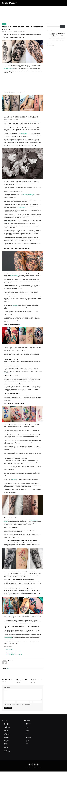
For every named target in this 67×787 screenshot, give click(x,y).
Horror (27, 726)
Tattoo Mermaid (9, 649)
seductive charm (8, 637)
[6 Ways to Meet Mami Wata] (8, 674)
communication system (14, 275)
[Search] (64, 3)
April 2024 (6, 730)
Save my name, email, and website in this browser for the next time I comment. (18, 704)
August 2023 (6, 740)
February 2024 (6, 733)
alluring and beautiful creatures (34, 121)
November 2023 (6, 736)
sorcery (27, 734)
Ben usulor (6, 31)
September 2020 (7, 751)
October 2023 (6, 737)
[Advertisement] (33, 15)
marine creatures (14, 479)
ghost (27, 724)
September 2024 (7, 727)
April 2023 (6, 746)
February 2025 (6, 724)
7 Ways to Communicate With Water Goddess (22, 680)
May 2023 (5, 744)
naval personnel (22, 207)
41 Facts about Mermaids (11, 652)
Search (62, 26)
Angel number (28, 723)
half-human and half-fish (9, 68)
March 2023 (6, 747)
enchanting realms (13, 140)
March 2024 (6, 731)
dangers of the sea (13, 594)
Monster (27, 730)
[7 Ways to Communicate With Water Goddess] (22, 674)
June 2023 (6, 743)
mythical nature (31, 182)
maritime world (8, 221)
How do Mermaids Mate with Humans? (13, 651)
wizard (27, 743)
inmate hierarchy (15, 305)
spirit (27, 736)
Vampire (27, 740)
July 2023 (5, 741)
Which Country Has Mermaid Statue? (36, 680)
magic (27, 727)
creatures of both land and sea (28, 194)
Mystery (27, 731)
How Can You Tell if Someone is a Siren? (14, 654)
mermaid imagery (7, 372)
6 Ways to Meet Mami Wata (7, 679)
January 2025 (6, 726)
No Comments (17, 31)
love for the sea (13, 348)
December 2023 (6, 734)
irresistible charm (24, 133)
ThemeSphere (39, 767)
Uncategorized (28, 737)
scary (27, 733)
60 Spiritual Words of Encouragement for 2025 (56, 40)
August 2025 (6, 723)
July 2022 (5, 750)
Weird (27, 741)
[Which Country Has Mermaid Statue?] (37, 674)
